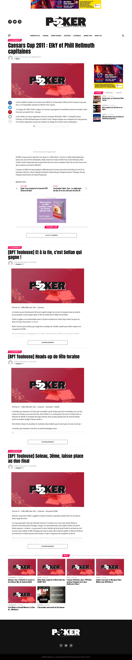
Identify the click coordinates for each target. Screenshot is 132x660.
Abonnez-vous (88, 36)
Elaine (18, 59)
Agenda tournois (56, 36)
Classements (77, 36)
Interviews (67, 36)
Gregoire (19, 264)
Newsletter (98, 36)
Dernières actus (35, 36)
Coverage (45, 36)
